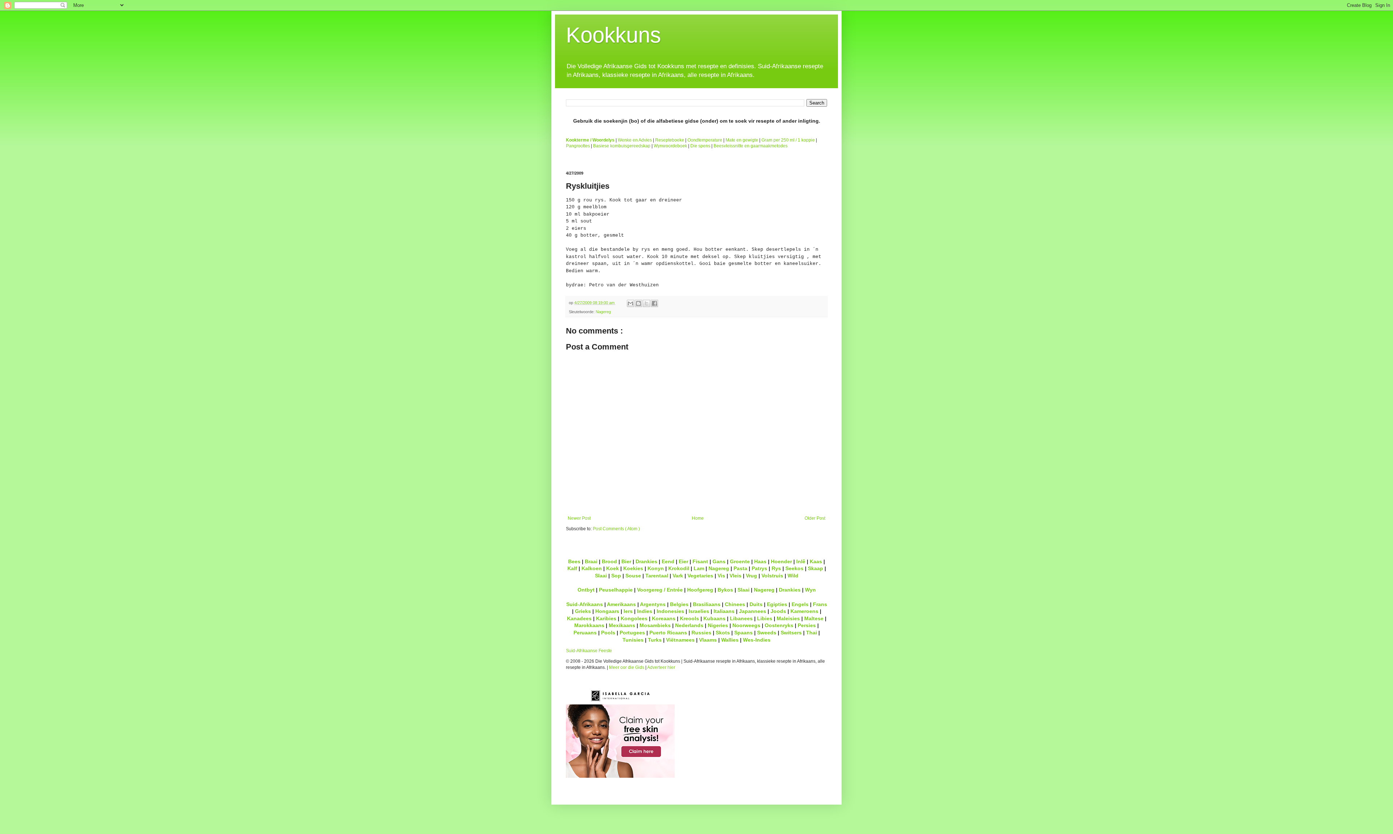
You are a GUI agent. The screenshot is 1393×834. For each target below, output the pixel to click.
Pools (608, 632)
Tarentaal (656, 576)
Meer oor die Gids (626, 667)
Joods (778, 611)
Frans (820, 604)
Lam (699, 568)
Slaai (601, 576)
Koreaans (663, 618)
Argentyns (653, 604)
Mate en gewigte (742, 140)
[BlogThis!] (638, 303)
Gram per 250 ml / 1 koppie (788, 140)
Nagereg (603, 312)
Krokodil (678, 568)
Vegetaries (700, 576)
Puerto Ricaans (668, 632)
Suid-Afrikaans (584, 604)
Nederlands (689, 625)
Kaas (816, 561)
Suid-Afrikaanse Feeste (589, 650)
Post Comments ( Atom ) (616, 528)
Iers (628, 611)
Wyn (810, 590)
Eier (683, 561)
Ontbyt (586, 590)
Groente (740, 561)
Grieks (583, 611)
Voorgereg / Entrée (660, 590)
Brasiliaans (706, 604)
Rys (776, 568)
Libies (764, 618)
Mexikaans (622, 625)
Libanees (741, 618)
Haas (760, 561)
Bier (626, 561)
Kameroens (804, 611)
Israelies (699, 611)
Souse (633, 576)
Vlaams (708, 640)
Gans (719, 561)
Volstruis (772, 576)
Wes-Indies (757, 640)
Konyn (656, 568)
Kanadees (579, 618)
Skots (723, 632)
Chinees (735, 604)
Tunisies (633, 640)
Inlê (800, 561)
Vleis (735, 576)
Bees (574, 561)
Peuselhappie (616, 590)
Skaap (815, 568)
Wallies (730, 640)
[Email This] (630, 303)
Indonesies (670, 611)
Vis (721, 576)
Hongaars (607, 611)
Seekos (794, 568)
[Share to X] (646, 303)
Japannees (752, 611)
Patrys (759, 568)
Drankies (646, 561)
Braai (591, 561)
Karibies (606, 618)
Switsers (791, 632)
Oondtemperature (704, 140)
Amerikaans (621, 604)
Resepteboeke (669, 140)
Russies (701, 632)
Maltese (813, 618)
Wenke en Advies (635, 140)
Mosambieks (655, 625)
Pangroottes (578, 145)
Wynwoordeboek (670, 145)
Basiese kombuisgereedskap (621, 145)
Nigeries (718, 625)
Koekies (633, 568)
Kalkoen (592, 568)
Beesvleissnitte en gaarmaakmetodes (751, 145)
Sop (616, 576)
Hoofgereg (700, 590)
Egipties (777, 604)
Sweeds (766, 632)
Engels (800, 604)
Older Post (815, 518)
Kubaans (714, 618)
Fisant (700, 561)
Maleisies (788, 618)
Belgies (679, 604)
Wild (793, 576)
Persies (807, 625)
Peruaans (585, 632)
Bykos (725, 590)
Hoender (781, 561)
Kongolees (634, 618)
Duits (756, 604)
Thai (811, 632)
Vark (678, 576)
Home (698, 518)
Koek (612, 568)
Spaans (743, 632)
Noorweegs (746, 625)
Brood (609, 561)
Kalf (572, 568)
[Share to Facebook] (654, 303)
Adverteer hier (661, 667)
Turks (655, 640)
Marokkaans (589, 625)
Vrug (751, 576)
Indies (644, 611)
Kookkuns (613, 35)
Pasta (740, 568)
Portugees (632, 632)
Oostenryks (779, 625)
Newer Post (579, 518)
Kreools (689, 618)
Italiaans (724, 611)
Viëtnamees (680, 640)
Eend (668, 561)
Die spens (700, 145)
